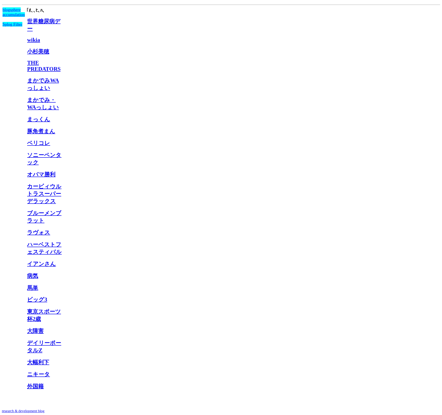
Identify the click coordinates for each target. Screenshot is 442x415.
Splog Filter (12, 24)
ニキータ (38, 374)
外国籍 (35, 386)
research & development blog (23, 411)
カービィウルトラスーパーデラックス (44, 193)
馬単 (32, 288)
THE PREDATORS (44, 66)
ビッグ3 (37, 299)
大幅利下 (38, 362)
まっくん (38, 119)
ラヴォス (38, 232)
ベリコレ (38, 143)
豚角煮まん (41, 131)
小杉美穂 (38, 51)
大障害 (35, 331)
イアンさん (41, 264)
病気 (32, 276)
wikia (33, 40)
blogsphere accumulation (14, 12)
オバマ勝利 (41, 174)
